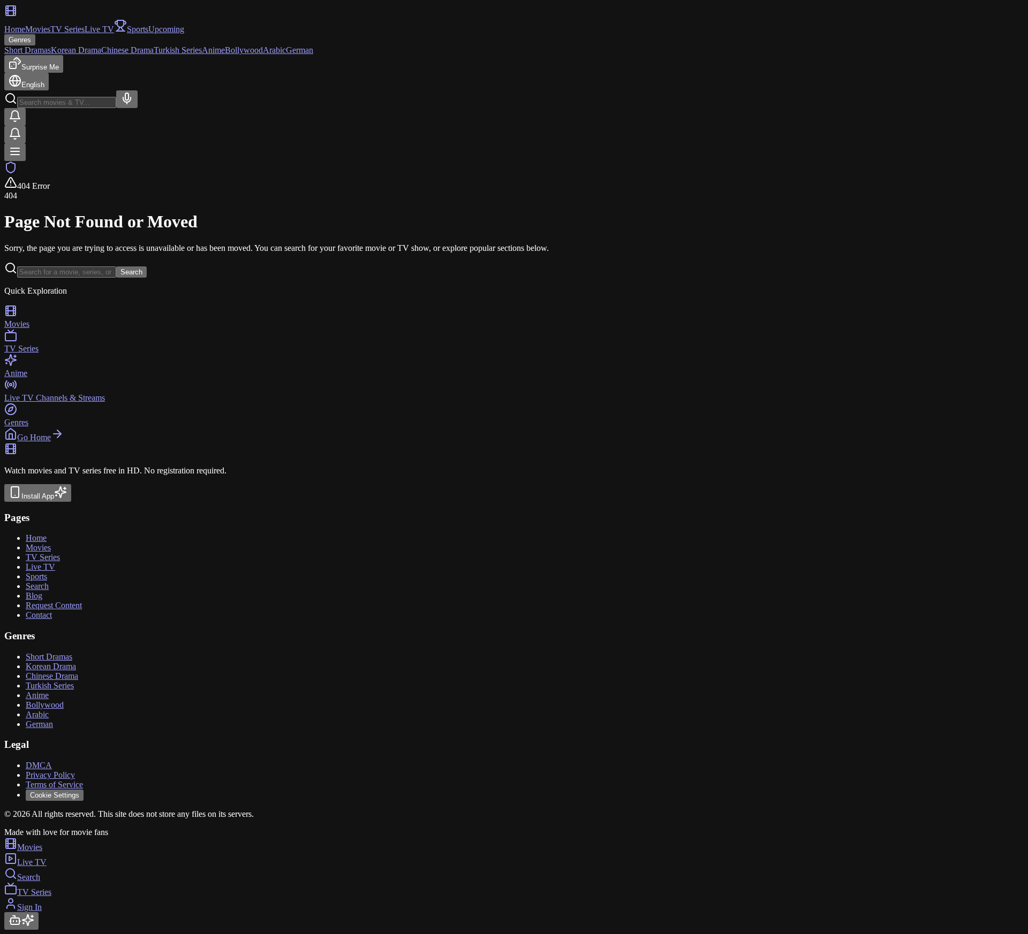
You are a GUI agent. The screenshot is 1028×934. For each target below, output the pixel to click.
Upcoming (166, 29)
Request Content (54, 605)
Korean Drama (76, 50)
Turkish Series (178, 50)
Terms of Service (54, 784)
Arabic (274, 50)
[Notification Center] (15, 117)
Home (14, 29)
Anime (213, 50)
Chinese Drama (127, 50)
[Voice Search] (127, 99)
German (299, 50)
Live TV (99, 29)
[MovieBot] (21, 921)
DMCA (39, 765)
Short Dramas (27, 50)
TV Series (67, 29)
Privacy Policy (50, 774)
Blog (34, 595)
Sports (36, 576)
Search (131, 272)
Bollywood (244, 50)
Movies (37, 29)
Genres (20, 40)
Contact (39, 614)
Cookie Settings (54, 795)
